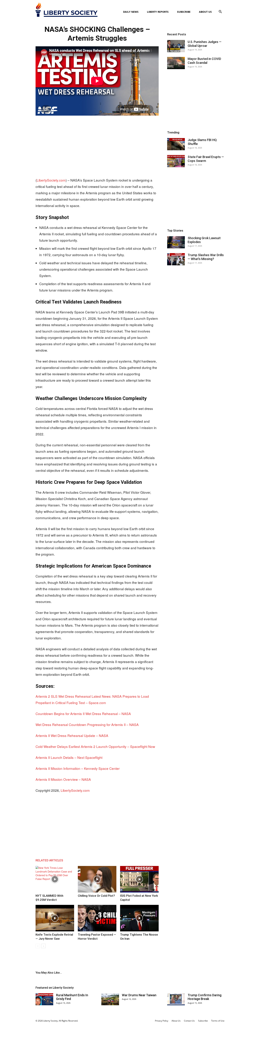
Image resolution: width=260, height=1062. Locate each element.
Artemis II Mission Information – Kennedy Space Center (78, 768)
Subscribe (183, 11)
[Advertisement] (97, 146)
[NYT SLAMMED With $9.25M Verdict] (55, 879)
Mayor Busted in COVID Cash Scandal (204, 61)
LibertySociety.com (51, 180)
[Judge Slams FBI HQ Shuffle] (176, 144)
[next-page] (43, 946)
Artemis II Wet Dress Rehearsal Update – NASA (72, 735)
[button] (220, 12)
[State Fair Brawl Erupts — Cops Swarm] (176, 161)
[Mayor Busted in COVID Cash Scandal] (176, 63)
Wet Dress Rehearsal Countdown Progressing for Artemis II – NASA (87, 724)
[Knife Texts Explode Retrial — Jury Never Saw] (55, 918)
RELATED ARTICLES (49, 860)
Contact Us (189, 1020)
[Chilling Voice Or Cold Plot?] (97, 879)
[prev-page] (38, 946)
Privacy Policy (161, 1020)
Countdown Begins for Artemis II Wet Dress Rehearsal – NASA (83, 713)
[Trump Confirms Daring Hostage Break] (176, 999)
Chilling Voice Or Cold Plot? (96, 895)
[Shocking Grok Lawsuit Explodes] (176, 242)
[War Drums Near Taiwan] (110, 999)
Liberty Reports (158, 11)
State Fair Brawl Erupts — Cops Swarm (206, 159)
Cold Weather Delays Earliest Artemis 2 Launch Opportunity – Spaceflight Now (95, 746)
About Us (205, 11)
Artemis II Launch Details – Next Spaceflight (69, 757)
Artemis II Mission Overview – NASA (63, 779)
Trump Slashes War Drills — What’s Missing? (206, 257)
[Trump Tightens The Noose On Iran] (139, 918)
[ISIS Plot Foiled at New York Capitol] (139, 879)
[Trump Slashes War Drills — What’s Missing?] (176, 259)
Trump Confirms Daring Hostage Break (204, 997)
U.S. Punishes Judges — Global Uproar (204, 44)
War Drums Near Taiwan (139, 995)
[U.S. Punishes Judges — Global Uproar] (176, 46)
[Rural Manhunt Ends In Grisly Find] (44, 999)
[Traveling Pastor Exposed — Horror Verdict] (97, 918)
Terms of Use (217, 1020)
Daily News (130, 11)
